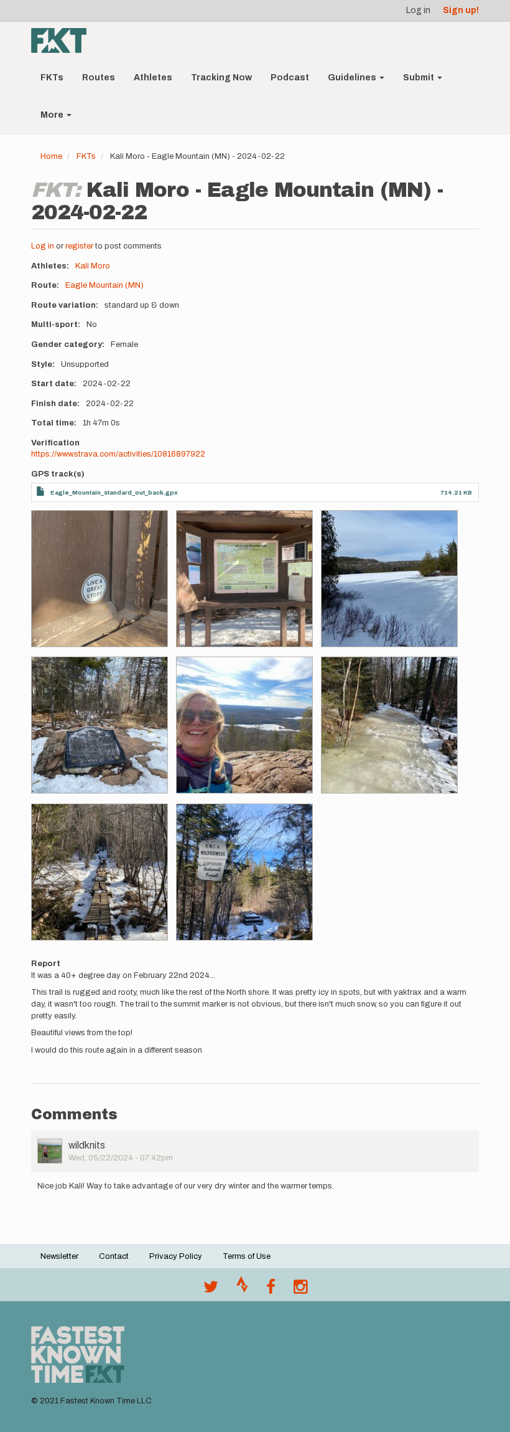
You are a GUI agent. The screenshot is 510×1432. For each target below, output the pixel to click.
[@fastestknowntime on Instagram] (300, 1290)
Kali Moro (92, 266)
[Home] (63, 40)
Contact (114, 1256)
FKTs (51, 77)
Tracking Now (221, 77)
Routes (98, 77)
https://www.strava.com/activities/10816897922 (118, 454)
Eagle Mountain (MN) (104, 285)
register (79, 246)
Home (51, 156)
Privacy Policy (175, 1256)
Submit (419, 77)
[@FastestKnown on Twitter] (210, 1290)
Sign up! (461, 10)
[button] (99, 578)
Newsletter (59, 1256)
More (52, 115)
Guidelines (353, 77)
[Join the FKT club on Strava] (242, 1290)
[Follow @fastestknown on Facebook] (271, 1290)
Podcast (290, 77)
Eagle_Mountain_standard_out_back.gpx (114, 492)
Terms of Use (247, 1256)
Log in (418, 10)
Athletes (153, 77)
